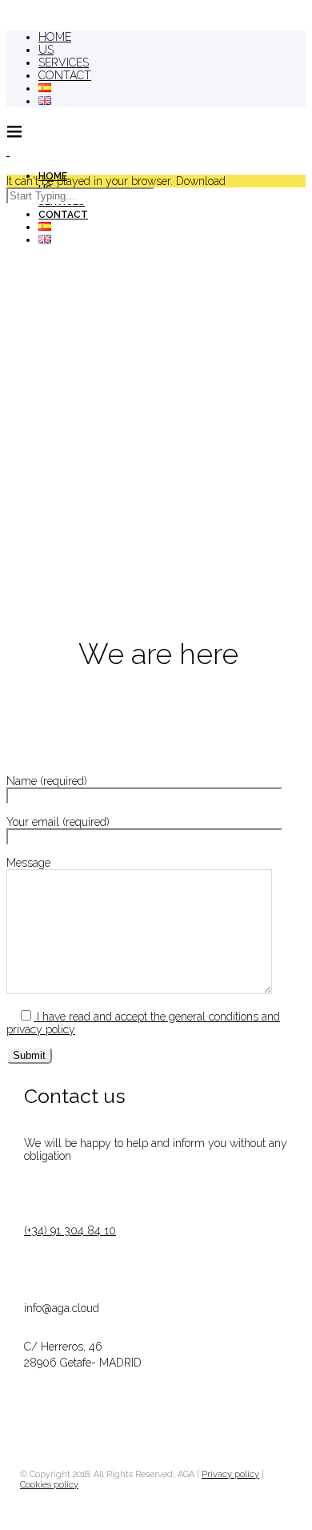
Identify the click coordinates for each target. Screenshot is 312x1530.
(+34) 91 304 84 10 (70, 1230)
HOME (54, 36)
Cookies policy (49, 1485)
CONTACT (64, 75)
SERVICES (63, 62)
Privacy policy (230, 1474)
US (46, 49)
